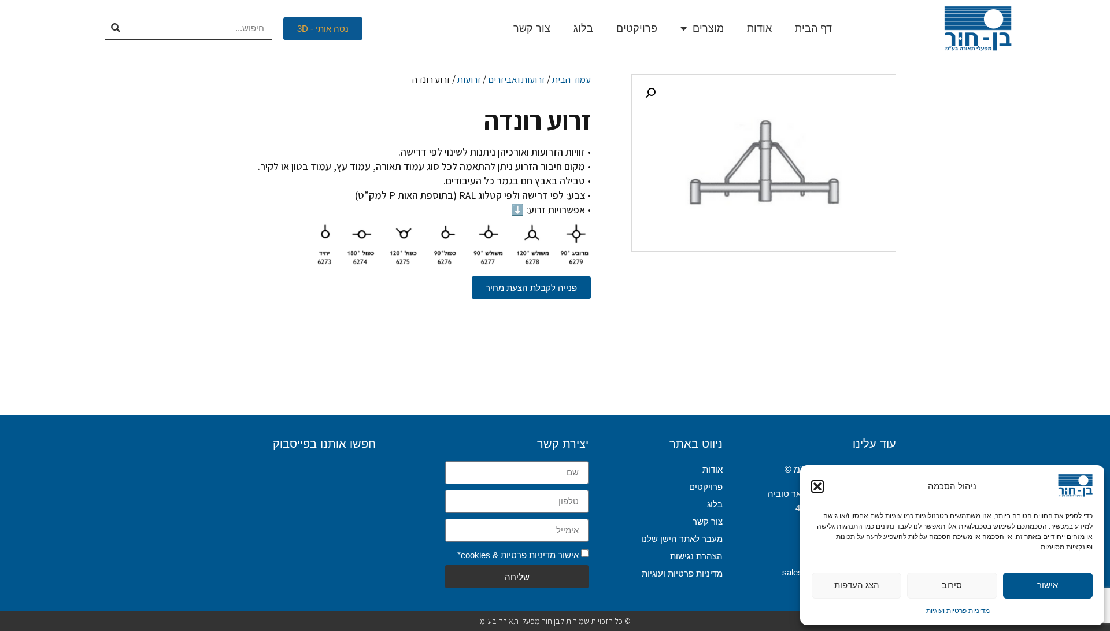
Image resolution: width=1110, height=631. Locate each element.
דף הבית (813, 28)
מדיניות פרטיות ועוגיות (958, 611)
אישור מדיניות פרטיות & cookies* (518, 554)
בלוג (583, 28)
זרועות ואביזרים (516, 79)
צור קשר (531, 28)
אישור (1047, 585)
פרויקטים (636, 28)
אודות (759, 28)
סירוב (952, 585)
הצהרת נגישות (696, 556)
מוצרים (708, 28)
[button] (817, 486)
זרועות (469, 79)
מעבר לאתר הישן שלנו (682, 539)
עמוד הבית (571, 79)
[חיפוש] (116, 28)
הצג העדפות (856, 585)
